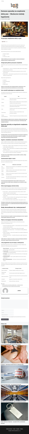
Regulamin (17, 428)
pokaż (6, 41)
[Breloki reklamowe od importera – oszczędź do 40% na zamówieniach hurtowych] (14, 412)
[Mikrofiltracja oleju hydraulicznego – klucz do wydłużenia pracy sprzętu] (14, 393)
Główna (3, 283)
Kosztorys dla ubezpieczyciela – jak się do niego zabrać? (11, 344)
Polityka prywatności (9, 428)
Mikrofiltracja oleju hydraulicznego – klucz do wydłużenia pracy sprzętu (13, 401)
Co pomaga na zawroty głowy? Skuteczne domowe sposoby (11, 286)
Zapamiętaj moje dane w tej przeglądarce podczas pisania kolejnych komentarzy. (14, 316)
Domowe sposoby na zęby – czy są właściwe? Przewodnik (11, 384)
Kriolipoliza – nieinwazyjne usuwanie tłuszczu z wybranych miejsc (12, 364)
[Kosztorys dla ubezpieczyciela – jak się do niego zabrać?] (14, 334)
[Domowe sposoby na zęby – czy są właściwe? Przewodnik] (14, 374)
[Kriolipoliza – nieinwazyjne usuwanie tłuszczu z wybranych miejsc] (14, 354)
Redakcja (21, 428)
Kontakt (14, 428)
